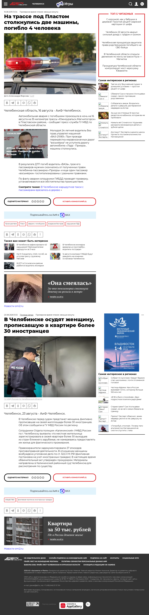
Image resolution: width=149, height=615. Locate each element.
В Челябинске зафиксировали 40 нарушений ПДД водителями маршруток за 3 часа (32, 247)
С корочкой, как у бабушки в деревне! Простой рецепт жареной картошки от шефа (121, 22)
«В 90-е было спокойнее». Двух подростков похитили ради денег (126, 398)
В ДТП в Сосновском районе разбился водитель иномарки (30, 264)
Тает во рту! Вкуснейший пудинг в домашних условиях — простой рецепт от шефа (126, 86)
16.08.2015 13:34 (10, 12)
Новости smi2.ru (13, 306)
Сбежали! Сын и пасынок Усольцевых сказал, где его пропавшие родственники (128, 96)
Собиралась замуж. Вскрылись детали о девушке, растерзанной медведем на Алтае (126, 105)
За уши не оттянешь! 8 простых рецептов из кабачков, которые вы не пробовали (128, 115)
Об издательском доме (35, 558)
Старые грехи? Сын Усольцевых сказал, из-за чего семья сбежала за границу (127, 409)
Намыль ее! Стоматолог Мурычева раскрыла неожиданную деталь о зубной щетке (126, 124)
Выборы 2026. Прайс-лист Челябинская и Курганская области (52, 565)
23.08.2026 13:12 (11, 315)
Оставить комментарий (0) (75, 201)
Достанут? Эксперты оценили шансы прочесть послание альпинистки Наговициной (128, 134)
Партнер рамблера (49, 604)
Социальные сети (130, 558)
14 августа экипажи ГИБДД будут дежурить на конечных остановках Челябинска (78, 256)
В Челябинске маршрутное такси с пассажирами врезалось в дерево (51, 188)
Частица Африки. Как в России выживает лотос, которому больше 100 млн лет (127, 389)
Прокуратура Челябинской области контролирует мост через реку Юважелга (121, 68)
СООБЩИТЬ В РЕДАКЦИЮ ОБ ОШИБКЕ (99, 565)
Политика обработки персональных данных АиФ (84, 561)
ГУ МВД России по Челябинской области (23, 399)
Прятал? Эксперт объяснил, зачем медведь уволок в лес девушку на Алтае (126, 418)
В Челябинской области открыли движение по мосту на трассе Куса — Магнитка (122, 56)
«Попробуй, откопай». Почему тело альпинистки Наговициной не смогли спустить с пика (127, 428)
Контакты (114, 558)
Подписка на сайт (98, 558)
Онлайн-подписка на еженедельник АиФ (68, 558)
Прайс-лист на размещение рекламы (41, 561)
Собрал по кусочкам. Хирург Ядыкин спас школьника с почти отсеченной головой (128, 380)
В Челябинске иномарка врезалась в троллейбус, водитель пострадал (74, 247)
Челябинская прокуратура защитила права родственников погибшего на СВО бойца (121, 45)
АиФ (32, 96)
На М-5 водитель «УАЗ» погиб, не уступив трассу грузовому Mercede (32, 256)
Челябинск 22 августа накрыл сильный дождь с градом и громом (122, 33)
